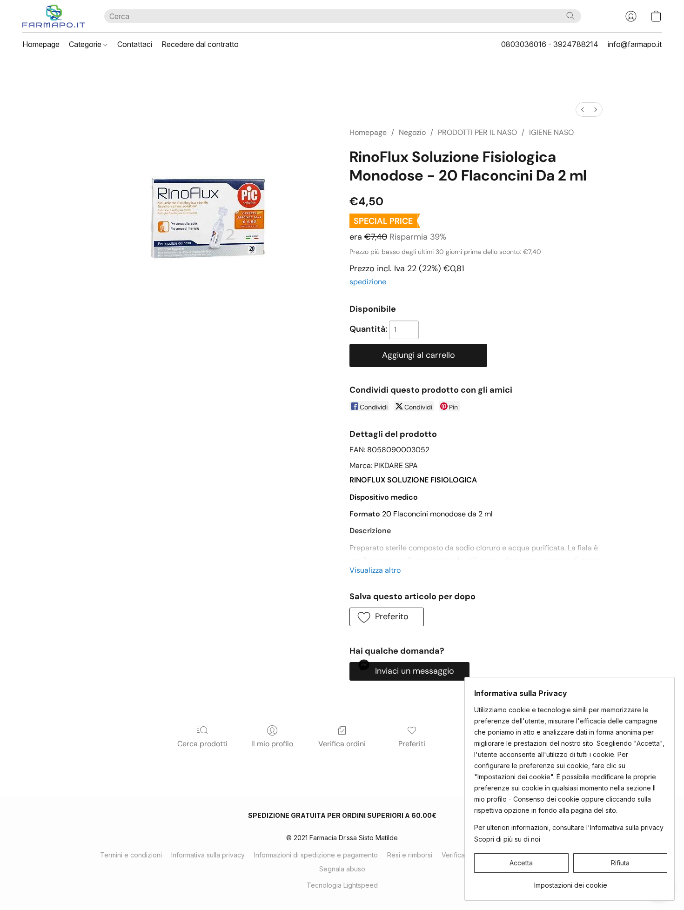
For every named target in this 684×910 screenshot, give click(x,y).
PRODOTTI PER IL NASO (477, 132)
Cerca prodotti (202, 744)
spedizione (367, 282)
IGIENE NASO (551, 132)
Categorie (86, 44)
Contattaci (134, 44)
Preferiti (411, 744)
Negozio (412, 132)
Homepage (41, 44)
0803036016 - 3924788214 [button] (549, 44)
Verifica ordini (342, 744)
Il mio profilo (272, 744)
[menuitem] (582, 109)
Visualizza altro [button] (375, 570)
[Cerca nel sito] (570, 15)
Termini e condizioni (131, 855)
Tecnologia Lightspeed (342, 885)
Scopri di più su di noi (507, 839)
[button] (54, 16)
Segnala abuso (342, 869)
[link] (570, 882)
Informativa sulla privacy (208, 855)
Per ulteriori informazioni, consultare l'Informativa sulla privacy (569, 827)
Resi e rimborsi (409, 855)
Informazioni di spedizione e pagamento (316, 855)
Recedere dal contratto (200, 44)
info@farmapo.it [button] (635, 44)
